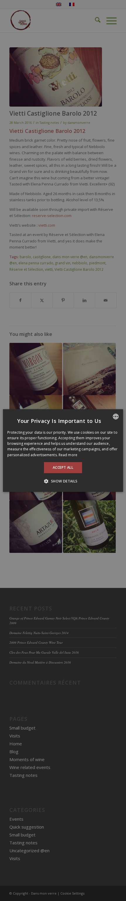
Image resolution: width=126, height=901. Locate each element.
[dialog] (63, 450)
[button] (62, 481)
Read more (68, 454)
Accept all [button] (63, 467)
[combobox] (116, 416)
